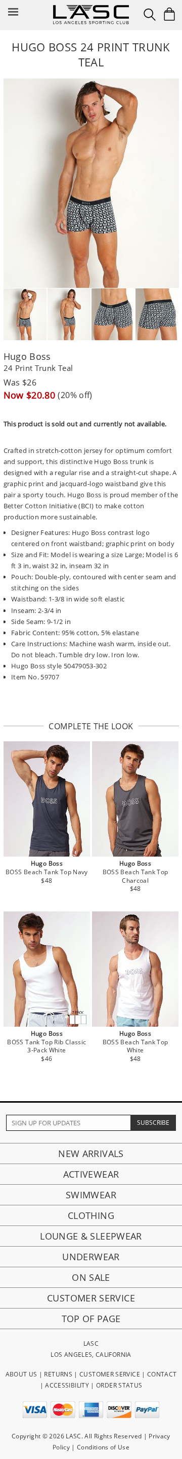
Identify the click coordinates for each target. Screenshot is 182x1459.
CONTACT (162, 1374)
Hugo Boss (27, 356)
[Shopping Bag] (169, 14)
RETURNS (58, 1374)
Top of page (91, 1319)
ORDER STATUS (119, 1385)
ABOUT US (21, 1374)
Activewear (91, 1174)
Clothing (91, 1215)
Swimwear (91, 1195)
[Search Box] (150, 15)
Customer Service (91, 1298)
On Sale (91, 1277)
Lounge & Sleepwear (91, 1236)
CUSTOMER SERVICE (109, 1374)
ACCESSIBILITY (67, 1385)
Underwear (90, 1257)
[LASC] (91, 9)
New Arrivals (90, 1153)
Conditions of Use (103, 1447)
